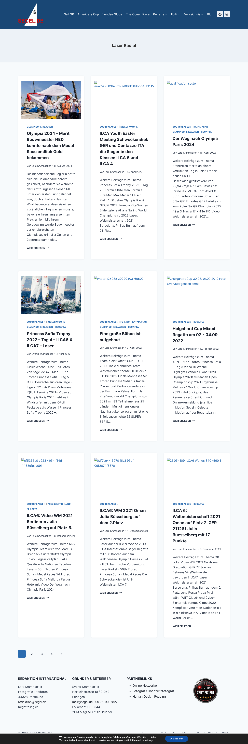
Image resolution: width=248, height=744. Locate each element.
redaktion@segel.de (32, 702)
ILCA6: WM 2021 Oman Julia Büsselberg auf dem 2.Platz (123, 516)
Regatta (206, 132)
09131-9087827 (106, 702)
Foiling (175, 14)
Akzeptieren (176, 738)
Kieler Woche (129, 127)
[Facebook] (220, 14)
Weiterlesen (38, 248)
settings (149, 740)
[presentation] (51, 99)
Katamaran (201, 127)
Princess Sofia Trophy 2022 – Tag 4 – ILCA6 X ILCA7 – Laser (49, 339)
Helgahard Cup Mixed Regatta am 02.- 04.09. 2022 (195, 334)
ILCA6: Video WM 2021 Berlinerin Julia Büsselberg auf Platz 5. (50, 521)
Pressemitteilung (59, 504)
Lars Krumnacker (41, 165)
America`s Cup (88, 14)
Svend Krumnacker (42, 353)
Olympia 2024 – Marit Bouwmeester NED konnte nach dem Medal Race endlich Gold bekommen (50, 145)
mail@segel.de (82, 702)
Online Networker (145, 685)
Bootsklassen (109, 127)
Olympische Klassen (40, 127)
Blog (210, 14)
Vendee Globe (112, 14)
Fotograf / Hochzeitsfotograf (153, 691)
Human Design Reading (149, 696)
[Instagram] (227, 14)
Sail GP (69, 14)
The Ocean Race (137, 14)
